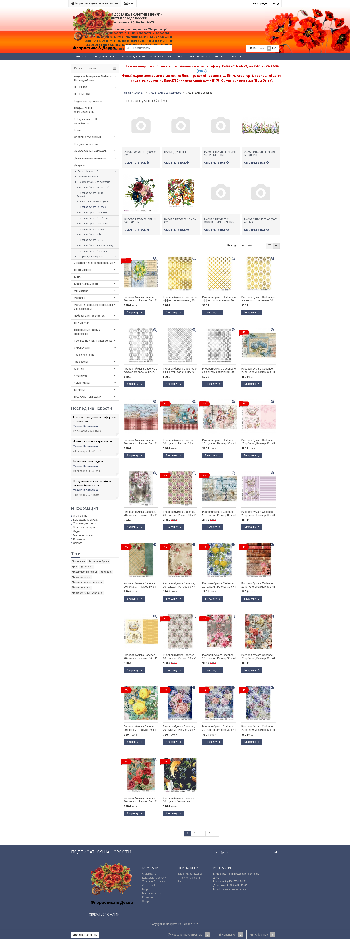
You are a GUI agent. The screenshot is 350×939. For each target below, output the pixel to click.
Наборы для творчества (89, 315)
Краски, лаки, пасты (86, 283)
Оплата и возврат (160, 56)
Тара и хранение (84, 354)
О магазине (80, 56)
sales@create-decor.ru (234, 889)
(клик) (202, 71)
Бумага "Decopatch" (87, 171)
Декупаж (79, 165)
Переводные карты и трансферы (87, 331)
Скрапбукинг (82, 347)
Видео (180, 56)
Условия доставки (133, 56)
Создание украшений (87, 137)
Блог (131, 3)
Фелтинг (79, 368)
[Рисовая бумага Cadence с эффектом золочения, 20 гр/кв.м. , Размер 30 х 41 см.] (180, 273)
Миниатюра (81, 291)
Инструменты (82, 269)
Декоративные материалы (90, 151)
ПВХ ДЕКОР (81, 322)
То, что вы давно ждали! (88, 461)
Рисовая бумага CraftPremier (94, 218)
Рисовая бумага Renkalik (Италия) (90, 194)
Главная (126, 92)
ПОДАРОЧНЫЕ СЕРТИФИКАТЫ (84, 110)
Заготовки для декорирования (93, 262)
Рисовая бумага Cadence (92, 207)
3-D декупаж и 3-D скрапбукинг (85, 121)
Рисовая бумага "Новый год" (94, 187)
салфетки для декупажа (88, 592)
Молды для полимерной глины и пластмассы (93, 306)
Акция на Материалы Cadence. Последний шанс (93, 78)
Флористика (82, 382)
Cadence (80, 561)
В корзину (133, 312)
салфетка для (83, 577)
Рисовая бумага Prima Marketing (96, 245)
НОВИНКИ (80, 87)
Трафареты (81, 361)
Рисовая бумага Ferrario (91, 229)
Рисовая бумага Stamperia (93, 251)
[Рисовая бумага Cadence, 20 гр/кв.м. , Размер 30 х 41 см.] (141, 416)
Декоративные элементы (90, 158)
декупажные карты (86, 571)
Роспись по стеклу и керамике (93, 340)
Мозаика (79, 298)
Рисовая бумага (100, 561)
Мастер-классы (199, 56)
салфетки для (83, 587)
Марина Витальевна (85, 426)
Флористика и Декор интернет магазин (96, 3)
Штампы (79, 389)
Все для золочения (86, 144)
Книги (77, 277)
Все (250, 245)
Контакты (221, 56)
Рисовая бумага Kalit (90, 234)
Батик (77, 130)
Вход (276, 3)
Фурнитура (81, 375)
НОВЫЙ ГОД (82, 94)
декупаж (88, 566)
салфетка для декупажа (88, 582)
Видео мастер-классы (88, 101)
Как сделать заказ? (104, 56)
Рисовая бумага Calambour (93, 212)
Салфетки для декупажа (90, 256)
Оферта (236, 56)
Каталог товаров (85, 68)
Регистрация (260, 3)
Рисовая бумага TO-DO (91, 240)
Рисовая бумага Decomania (93, 223)
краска (107, 571)
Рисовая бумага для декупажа (93, 182)
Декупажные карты (87, 176)
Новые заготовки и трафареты (92, 441)
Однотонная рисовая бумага (94, 201)
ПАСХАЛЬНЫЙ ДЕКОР (88, 396)
